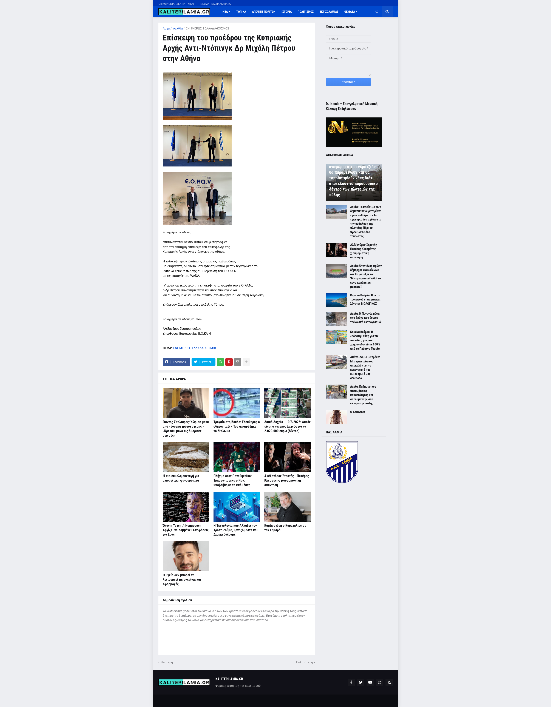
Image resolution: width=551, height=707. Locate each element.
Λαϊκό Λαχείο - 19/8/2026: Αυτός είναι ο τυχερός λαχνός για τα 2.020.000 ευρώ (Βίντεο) (287, 426)
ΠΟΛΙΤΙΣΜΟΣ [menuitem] (306, 11)
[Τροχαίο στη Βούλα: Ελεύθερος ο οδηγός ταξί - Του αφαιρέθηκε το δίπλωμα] (237, 403)
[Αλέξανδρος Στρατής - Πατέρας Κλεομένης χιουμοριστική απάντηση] (287, 457)
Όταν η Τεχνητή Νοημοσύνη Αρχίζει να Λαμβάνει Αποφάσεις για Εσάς (186, 530)
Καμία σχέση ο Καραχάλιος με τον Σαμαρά (285, 528)
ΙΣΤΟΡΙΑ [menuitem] (287, 11)
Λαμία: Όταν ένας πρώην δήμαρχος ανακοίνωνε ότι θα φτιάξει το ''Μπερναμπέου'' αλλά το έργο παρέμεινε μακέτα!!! (366, 276)
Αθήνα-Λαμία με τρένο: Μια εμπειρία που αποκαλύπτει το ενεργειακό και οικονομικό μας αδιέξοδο (365, 367)
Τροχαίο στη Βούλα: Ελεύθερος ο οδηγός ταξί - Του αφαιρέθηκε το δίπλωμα (237, 426)
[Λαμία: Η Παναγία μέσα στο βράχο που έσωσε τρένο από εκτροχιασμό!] (336, 319)
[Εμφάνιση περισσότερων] (246, 362)
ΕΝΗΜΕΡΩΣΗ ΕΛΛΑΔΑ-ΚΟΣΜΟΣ (207, 28)
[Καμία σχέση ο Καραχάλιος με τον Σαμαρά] (287, 507)
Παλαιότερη (304, 662)
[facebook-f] (351, 682)
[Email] (237, 362)
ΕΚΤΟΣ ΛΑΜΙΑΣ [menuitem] (329, 11)
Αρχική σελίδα (173, 28)
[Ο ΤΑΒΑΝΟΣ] (336, 417)
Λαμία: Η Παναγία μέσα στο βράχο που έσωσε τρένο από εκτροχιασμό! (366, 318)
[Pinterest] (229, 362)
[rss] (389, 682)
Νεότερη (167, 662)
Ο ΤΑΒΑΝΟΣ (357, 412)
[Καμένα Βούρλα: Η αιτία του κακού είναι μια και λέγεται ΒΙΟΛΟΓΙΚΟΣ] (336, 300)
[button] (377, 11)
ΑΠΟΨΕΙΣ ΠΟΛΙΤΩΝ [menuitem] (264, 11)
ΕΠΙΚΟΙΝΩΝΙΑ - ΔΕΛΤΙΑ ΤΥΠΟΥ (176, 3)
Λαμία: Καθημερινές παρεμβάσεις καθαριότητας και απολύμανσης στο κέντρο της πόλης (363, 395)
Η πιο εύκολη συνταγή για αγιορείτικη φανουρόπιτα (181, 478)
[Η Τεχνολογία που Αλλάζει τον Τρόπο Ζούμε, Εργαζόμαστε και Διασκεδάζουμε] (237, 507)
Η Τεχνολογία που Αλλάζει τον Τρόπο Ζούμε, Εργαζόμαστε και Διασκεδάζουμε (236, 530)
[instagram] (379, 682)
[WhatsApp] (220, 362)
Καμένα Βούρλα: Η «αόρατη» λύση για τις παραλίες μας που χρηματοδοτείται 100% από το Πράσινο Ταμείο (365, 340)
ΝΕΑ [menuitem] (225, 11)
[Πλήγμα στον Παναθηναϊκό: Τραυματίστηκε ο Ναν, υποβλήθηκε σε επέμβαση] (237, 457)
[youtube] (370, 682)
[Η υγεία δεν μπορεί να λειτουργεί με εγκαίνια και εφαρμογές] (186, 556)
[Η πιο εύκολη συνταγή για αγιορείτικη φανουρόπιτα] (186, 457)
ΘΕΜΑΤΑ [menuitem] (349, 11)
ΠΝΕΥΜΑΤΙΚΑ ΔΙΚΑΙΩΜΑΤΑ (214, 3)
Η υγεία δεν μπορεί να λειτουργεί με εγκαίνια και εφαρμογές (182, 579)
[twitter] (360, 682)
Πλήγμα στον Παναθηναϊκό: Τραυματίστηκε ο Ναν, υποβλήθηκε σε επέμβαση (233, 480)
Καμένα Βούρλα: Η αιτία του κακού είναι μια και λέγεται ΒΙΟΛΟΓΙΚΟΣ (365, 299)
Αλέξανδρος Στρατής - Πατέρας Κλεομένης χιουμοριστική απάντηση (286, 480)
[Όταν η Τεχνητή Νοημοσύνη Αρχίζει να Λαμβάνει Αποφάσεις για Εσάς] (186, 507)
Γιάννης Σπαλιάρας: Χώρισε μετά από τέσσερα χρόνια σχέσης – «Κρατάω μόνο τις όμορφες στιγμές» (186, 428)
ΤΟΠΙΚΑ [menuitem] (241, 11)
